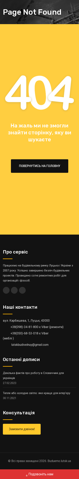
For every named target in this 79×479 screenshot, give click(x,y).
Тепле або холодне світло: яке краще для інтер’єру (36, 393)
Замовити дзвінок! (22, 429)
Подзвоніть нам (40, 474)
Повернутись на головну (39, 166)
